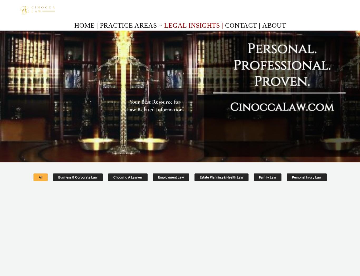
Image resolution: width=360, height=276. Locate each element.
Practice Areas (128, 25)
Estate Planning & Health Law (221, 177)
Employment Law (171, 177)
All (40, 177)
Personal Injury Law (307, 177)
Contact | (242, 25)
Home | (86, 25)
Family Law (267, 177)
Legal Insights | (193, 25)
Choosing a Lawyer (127, 177)
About (274, 25)
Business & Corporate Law (78, 177)
